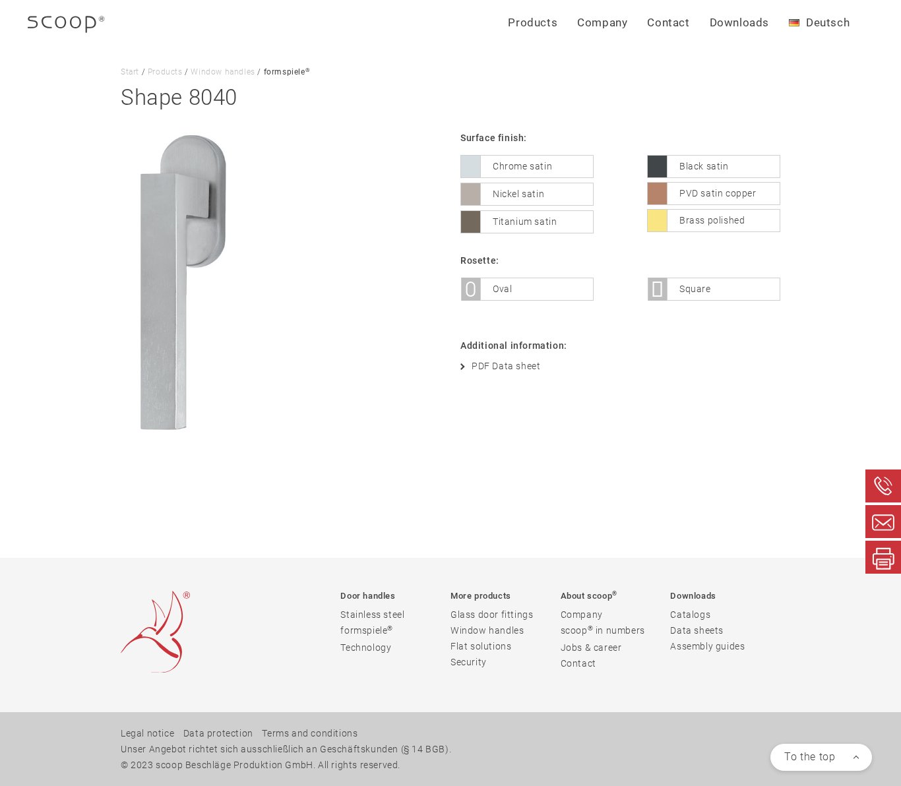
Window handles (223, 71)
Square (695, 289)
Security (468, 662)
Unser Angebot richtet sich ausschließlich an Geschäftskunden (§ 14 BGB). (286, 749)
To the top (809, 756)
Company (582, 614)
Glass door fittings (491, 614)
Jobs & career (591, 647)
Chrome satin (522, 166)
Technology (365, 647)
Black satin (704, 166)
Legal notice (147, 733)
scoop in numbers (603, 630)
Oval (502, 289)
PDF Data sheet (506, 366)
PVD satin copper (718, 193)
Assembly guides (707, 646)
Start (130, 71)
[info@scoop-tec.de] (883, 521)
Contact (668, 22)
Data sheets (697, 630)
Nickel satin (518, 194)
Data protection (218, 733)
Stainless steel (372, 614)
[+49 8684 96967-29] (883, 557)
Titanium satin (525, 221)
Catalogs (690, 614)
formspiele (366, 630)
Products (165, 71)
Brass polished (712, 220)
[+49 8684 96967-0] (883, 485)
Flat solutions (480, 646)
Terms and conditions (309, 733)
